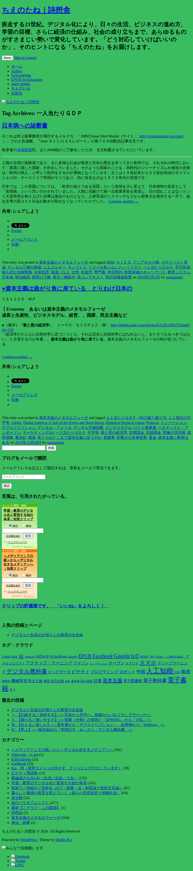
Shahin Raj (63, 840)
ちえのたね (20, 88)
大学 (75, 272)
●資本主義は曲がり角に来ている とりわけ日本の (67, 288)
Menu (7, 58)
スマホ (148, 663)
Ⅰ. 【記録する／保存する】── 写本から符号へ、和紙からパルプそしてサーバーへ (81, 715)
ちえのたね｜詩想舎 (36, 10)
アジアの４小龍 (146, 262)
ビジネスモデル (118, 428)
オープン (117, 663)
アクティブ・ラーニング (49, 663)
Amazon (29, 656)
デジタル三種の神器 (24, 267)
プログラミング (104, 672)
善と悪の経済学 (114, 433)
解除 (29, 526)
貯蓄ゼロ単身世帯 (132, 438)
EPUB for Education (26, 80)
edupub (72, 656)
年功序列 (114, 272)
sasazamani (174, 277)
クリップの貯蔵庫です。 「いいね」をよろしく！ (55, 605)
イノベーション (174, 423)
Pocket (16, 231)
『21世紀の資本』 (174, 656)
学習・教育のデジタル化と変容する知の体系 (49, 783)
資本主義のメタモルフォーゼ (63, 262)
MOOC (144, 656)
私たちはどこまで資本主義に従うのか (70, 438)
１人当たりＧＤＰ (121, 418)
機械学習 (19, 681)
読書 (98, 681)
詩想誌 (17, 813)
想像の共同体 (174, 433)
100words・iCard (24, 755)
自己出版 (57, 681)
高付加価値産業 (118, 277)
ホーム (17, 66)
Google (122, 656)
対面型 (86, 272)
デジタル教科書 (27, 671)
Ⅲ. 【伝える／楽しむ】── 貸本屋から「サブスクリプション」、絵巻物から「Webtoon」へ (88, 725)
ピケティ (80, 671)
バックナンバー (17, 542)
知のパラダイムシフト (30, 803)
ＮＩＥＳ (123, 262)
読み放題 (86, 681)
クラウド (132, 663)
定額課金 (153, 433)
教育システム (179, 272)
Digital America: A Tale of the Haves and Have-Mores (63, 423)
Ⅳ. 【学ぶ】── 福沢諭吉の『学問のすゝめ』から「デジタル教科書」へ (71, 730)
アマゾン (80, 663)
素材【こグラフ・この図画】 (35, 808)
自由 (67, 681)
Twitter (159, 656)
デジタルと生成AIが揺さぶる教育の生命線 (47, 635)
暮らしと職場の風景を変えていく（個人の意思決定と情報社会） (66, 793)
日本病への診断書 (25, 125)
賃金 (152, 438)
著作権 (75, 681)
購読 (15, 526)
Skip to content (25, 58)
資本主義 (112, 680)
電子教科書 (155, 680)
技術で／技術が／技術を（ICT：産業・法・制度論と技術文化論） (67, 788)
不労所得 (182, 267)
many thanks (20, 84)
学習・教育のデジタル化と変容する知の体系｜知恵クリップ (18, 515)
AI (21, 656)
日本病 (7, 277)
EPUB (85, 656)
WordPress (29, 840)
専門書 (99, 272)
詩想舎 (17, 93)
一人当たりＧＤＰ (158, 267)
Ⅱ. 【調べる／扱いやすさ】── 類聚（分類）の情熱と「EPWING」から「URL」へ (81, 720)
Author (16, 71)
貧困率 (109, 438)
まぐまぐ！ (30, 546)
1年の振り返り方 (152, 418)
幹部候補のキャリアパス (145, 272)
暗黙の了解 (41, 277)
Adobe (16, 423)
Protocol (152, 423)
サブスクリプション (19, 428)
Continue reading (123, 201)
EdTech (42, 656)
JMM (110, 262)
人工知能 (159, 671)
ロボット (127, 672)
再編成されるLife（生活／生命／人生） (44, 778)
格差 (32, 438)
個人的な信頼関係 (17, 272)
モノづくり (77, 267)
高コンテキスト (90, 277)
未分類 (17, 798)
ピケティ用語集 (24, 773)
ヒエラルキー (54, 267)
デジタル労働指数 (88, 428)
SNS (152, 656)
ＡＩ (12, 689)
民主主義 (35, 681)
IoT (135, 656)
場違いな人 (60, 272)
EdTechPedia (21, 75)
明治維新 (22, 277)
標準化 (6, 681)
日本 (177, 672)
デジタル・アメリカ (55, 428)
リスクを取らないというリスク (114, 267)
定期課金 (136, 433)
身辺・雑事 (20, 823)
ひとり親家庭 (145, 428)
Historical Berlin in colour (125, 423)
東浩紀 (20, 438)
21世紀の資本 (10, 656)
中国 (140, 671)
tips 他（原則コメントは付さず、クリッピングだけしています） (66, 768)
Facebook (102, 656)
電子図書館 (132, 681)
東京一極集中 (64, 277)
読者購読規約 (13, 536)
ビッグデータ (59, 672)
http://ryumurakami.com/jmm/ (161, 136)
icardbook (18, 764)
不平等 (93, 433)
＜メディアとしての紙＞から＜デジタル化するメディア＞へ (62, 750)
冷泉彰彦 (24, 150)
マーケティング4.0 (38, 433)
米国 (46, 681)
